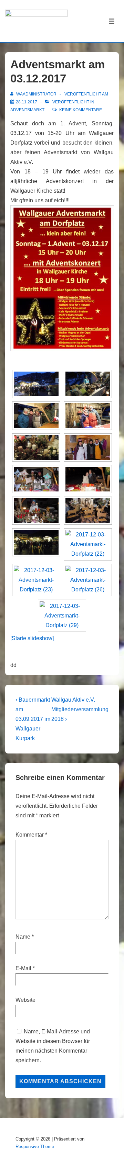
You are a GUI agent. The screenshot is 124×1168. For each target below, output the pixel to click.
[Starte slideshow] (32, 638)
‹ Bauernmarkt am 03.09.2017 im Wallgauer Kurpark (33, 719)
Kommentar (31, 835)
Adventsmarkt (27, 109)
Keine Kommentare (80, 109)
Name (23, 937)
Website (25, 1000)
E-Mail (23, 968)
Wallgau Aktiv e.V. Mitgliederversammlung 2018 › (79, 709)
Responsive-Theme (35, 1146)
